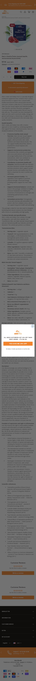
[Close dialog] (32, 326)
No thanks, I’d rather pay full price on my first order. (18, 349)
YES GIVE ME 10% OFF (18, 344)
